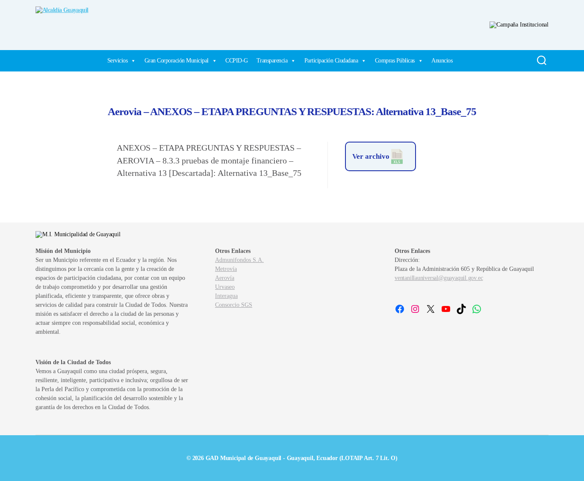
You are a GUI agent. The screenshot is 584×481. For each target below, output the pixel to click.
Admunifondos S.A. (239, 260)
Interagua (226, 296)
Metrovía (226, 269)
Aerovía (224, 278)
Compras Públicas (395, 60)
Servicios (117, 60)
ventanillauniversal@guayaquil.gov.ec (439, 278)
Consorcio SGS (233, 305)
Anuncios (441, 60)
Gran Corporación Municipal (177, 60)
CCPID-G (236, 60)
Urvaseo (225, 287)
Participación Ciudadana (331, 60)
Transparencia (272, 60)
